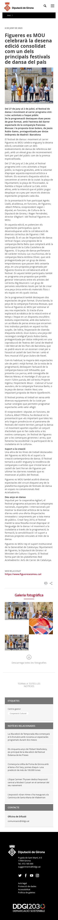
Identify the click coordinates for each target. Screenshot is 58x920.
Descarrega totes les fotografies (29, 662)
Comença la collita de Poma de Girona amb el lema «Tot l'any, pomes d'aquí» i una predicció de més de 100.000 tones (28, 767)
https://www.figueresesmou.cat (23, 574)
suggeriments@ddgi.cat (29, 866)
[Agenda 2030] (29, 907)
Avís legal (22, 883)
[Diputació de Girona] (19, 6)
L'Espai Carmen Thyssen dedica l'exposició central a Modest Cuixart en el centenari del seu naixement (28, 782)
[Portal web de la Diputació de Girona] (26, 849)
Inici (9, 15)
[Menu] (53, 6)
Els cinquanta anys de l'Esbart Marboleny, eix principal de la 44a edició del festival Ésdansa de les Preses (27, 752)
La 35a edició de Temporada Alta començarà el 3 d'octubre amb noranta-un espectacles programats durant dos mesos (29, 736)
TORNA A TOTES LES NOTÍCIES (29, 685)
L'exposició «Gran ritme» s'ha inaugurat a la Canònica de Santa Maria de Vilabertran (28, 796)
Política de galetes (26, 892)
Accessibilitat (24, 889)
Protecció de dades (27, 886)
